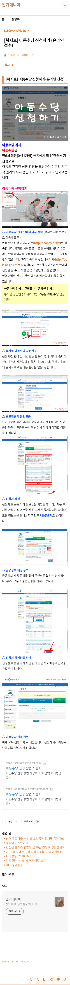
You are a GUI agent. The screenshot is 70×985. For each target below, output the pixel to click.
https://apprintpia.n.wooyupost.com (27, 788)
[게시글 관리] (16, 821)
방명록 (16, 19)
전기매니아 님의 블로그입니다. (22, 904)
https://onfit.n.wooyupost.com (23, 762)
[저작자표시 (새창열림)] (37, 821)
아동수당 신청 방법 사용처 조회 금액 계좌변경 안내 (33, 775)
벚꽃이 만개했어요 (17, 843)
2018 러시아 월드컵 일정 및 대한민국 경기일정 (34, 852)
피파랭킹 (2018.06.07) (20, 856)
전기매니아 (11, 5)
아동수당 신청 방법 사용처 (24, 768)
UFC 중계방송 (14, 865)
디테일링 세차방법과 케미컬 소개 (26, 860)
